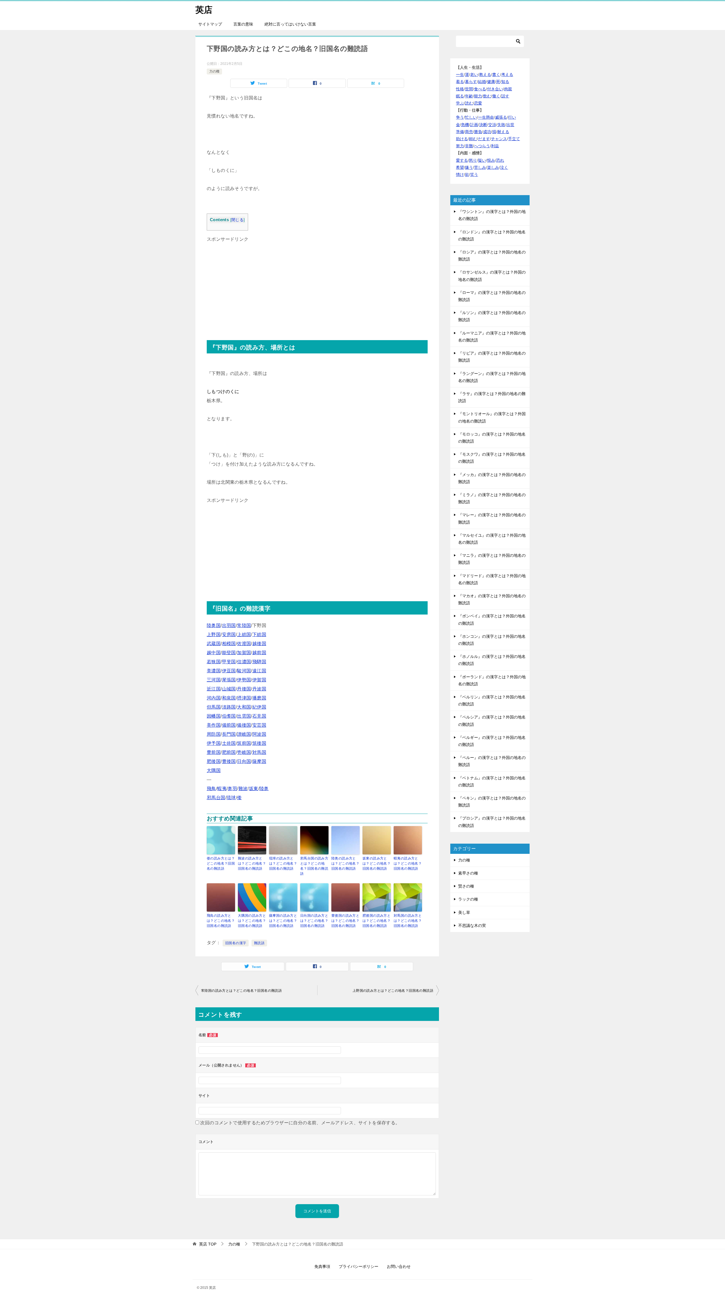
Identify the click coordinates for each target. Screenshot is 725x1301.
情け (460, 174)
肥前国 (229, 752)
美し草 (464, 912)
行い (512, 117)
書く (496, 74)
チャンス (499, 139)
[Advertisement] (317, 283)
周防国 (214, 734)
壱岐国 (244, 752)
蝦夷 (222, 788)
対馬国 (259, 752)
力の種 (214, 71)
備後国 (244, 725)
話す (505, 96)
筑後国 (259, 743)
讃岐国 (244, 734)
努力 (460, 146)
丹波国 (259, 688)
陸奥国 (214, 625)
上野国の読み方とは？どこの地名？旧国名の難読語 (393, 991)
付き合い (495, 89)
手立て (514, 139)
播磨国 (259, 698)
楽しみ (493, 167)
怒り (473, 160)
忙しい (471, 117)
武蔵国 (214, 643)
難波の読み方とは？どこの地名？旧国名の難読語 (252, 863)
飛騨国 (259, 661)
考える (507, 74)
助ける (462, 139)
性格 (460, 89)
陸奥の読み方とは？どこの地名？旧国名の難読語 (345, 863)
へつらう (482, 146)
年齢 (469, 96)
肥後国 (214, 761)
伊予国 (214, 743)
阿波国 (259, 734)
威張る (501, 117)
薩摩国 (259, 761)
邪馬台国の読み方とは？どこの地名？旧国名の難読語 (314, 866)
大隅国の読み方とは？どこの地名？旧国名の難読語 (252, 921)
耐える (503, 131)
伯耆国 (229, 716)
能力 (478, 96)
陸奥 (264, 788)
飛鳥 (211, 788)
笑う (474, 174)
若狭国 (214, 661)
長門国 (229, 734)
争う (460, 117)
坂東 (253, 788)
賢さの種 (466, 886)
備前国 (229, 725)
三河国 (214, 679)
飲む (487, 96)
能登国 (229, 652)
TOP (207, 1244)
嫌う (469, 167)
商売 (469, 131)
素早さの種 (468, 873)
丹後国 (244, 688)
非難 (469, 146)
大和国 (244, 707)
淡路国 (229, 707)
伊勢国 (244, 679)
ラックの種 (468, 899)
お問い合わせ (399, 1266)
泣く (504, 167)
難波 (243, 788)
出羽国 (229, 625)
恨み (491, 160)
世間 (469, 89)
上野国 (214, 634)
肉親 (508, 89)
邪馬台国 (216, 797)
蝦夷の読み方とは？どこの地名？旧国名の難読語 (408, 863)
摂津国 (244, 698)
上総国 (244, 634)
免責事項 (322, 1266)
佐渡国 (244, 643)
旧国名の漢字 (235, 943)
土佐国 (229, 743)
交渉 (492, 124)
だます (484, 139)
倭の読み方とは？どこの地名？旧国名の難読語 (221, 863)
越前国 (259, 652)
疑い (482, 160)
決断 (483, 124)
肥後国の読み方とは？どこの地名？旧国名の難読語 (376, 921)
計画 (474, 124)
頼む (473, 139)
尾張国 (229, 679)
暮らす (471, 81)
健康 (491, 81)
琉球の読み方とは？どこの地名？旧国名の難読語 (283, 863)
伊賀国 (259, 679)
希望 (460, 167)
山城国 (229, 688)
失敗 (501, 124)
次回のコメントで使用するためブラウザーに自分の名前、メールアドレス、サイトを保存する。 (300, 1122)
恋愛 (478, 103)
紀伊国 (259, 707)
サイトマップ (210, 24)
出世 (510, 124)
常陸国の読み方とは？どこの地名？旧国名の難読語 (241, 991)
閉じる (237, 220)
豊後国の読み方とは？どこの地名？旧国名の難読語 (345, 921)
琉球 (231, 797)
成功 (487, 131)
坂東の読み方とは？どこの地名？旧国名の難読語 (376, 863)
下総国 (259, 634)
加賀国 (244, 652)
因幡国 (214, 716)
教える (485, 74)
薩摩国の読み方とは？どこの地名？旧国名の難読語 (283, 921)
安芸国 (259, 725)
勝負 (478, 131)
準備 (460, 131)
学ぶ (460, 103)
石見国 (259, 716)
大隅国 (214, 770)
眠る (460, 96)
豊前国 (214, 752)
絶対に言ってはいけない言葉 (290, 24)
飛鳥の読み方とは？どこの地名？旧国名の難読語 (221, 921)
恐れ (500, 160)
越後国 (259, 643)
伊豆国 (229, 670)
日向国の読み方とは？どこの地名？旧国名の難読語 (314, 921)
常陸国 (244, 625)
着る (460, 81)
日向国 (244, 761)
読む (469, 103)
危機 (465, 124)
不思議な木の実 (472, 925)
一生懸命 (486, 117)
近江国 (214, 688)
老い (474, 74)
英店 (203, 9)
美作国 (214, 725)
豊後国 (229, 761)
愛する (462, 160)
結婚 (482, 81)
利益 (495, 146)
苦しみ (480, 167)
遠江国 (259, 670)
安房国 (229, 634)
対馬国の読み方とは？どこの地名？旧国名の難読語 (408, 921)
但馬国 (214, 707)
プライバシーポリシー (358, 1266)
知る (505, 81)
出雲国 (244, 716)
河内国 (214, 698)
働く (496, 96)
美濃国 (214, 670)
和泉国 (229, 698)
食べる (480, 89)
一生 (460, 74)
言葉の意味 (243, 24)
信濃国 (244, 661)
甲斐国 (229, 661)
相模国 (229, 643)
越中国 (214, 652)
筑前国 (244, 743)
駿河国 (244, 670)
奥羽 (232, 788)
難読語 (259, 943)
